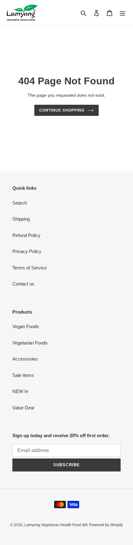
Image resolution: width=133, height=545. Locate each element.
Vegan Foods (25, 326)
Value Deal (23, 407)
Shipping (21, 219)
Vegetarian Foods (30, 342)
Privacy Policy (26, 251)
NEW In (20, 391)
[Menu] (122, 12)
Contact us (23, 283)
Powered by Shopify (106, 525)
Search (19, 202)
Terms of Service (29, 267)
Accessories (25, 358)
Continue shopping (61, 110)
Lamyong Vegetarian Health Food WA (56, 525)
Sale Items (23, 375)
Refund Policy (26, 235)
